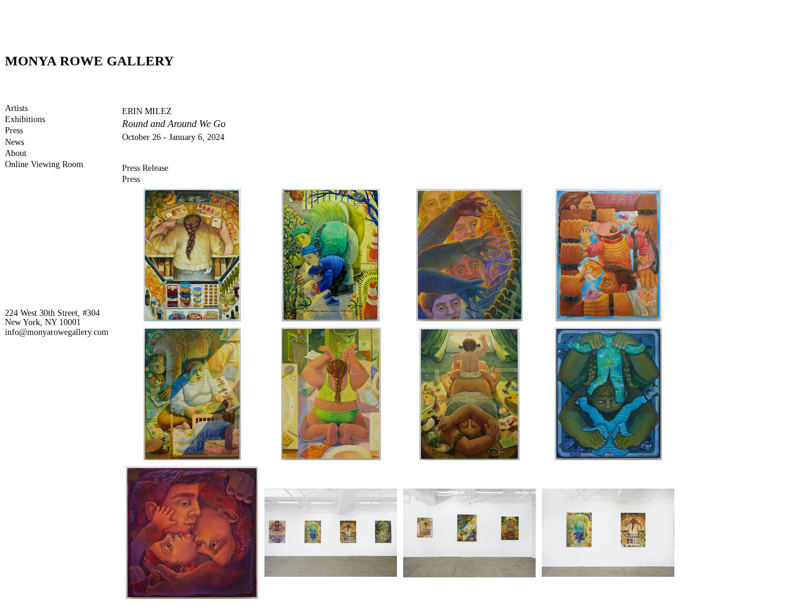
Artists (16, 108)
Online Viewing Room (44, 164)
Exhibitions (25, 119)
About (16, 153)
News (14, 142)
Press (14, 130)
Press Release (145, 168)
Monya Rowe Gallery (89, 60)
